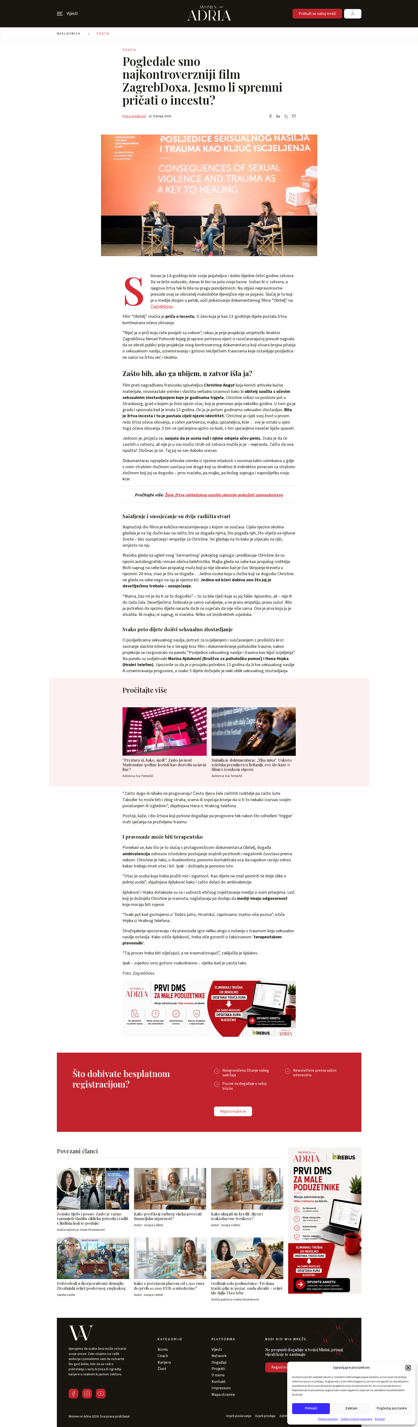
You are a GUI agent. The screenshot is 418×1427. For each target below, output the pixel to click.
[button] (408, 1367)
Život (162, 1369)
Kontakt (380, 1419)
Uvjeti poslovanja (238, 1416)
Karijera (164, 1362)
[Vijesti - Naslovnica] (209, 13)
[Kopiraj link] (286, 116)
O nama (218, 1375)
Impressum (221, 1388)
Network (219, 1356)
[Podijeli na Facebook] (270, 116)
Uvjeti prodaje (265, 1416)
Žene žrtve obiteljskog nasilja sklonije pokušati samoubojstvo (224, 495)
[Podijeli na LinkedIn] (278, 116)
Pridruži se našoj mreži (317, 13)
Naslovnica (69, 33)
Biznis (163, 1349)
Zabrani (351, 1408)
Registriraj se (282, 1367)
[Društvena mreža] (73, 1393)
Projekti (218, 1369)
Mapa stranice (223, 1394)
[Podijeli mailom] (294, 116)
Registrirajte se (233, 1111)
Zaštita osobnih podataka (356, 1419)
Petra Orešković (134, 116)
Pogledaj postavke (392, 1408)
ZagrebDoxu (162, 306)
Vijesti (217, 1349)
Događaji (219, 1362)
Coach (103, 33)
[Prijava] (352, 14)
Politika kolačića (328, 1419)
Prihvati (311, 1408)
